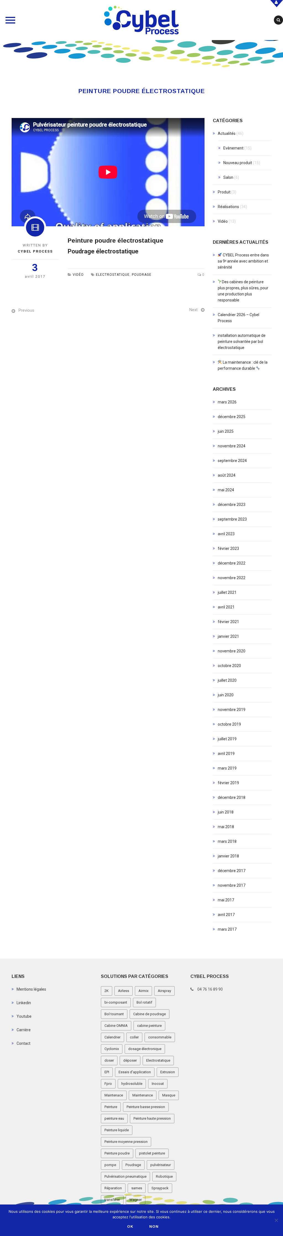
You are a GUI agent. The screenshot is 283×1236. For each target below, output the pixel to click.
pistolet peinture (152, 1153)
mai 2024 (226, 490)
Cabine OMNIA (116, 1026)
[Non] (276, 1220)
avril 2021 (226, 607)
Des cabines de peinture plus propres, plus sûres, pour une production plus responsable (243, 291)
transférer (112, 1200)
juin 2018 (226, 812)
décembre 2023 (231, 504)
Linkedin (24, 1003)
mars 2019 (227, 768)
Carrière (24, 1030)
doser (109, 1060)
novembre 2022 (231, 578)
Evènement (233, 148)
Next (193, 309)
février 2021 (228, 622)
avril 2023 (226, 534)
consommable (159, 1037)
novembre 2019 (231, 709)
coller (134, 1037)
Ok (130, 1226)
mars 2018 (227, 841)
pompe (110, 1165)
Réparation (113, 1188)
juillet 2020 (227, 680)
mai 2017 (226, 900)
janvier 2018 (228, 856)
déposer (130, 1060)
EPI (106, 1072)
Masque (168, 1095)
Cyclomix (111, 1049)
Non (154, 1226)
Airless (123, 991)
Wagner (135, 1200)
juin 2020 (226, 695)
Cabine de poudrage (149, 1014)
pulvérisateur (160, 1165)
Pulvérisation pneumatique (125, 1176)
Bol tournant (114, 1014)
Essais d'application (135, 1072)
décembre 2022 (231, 563)
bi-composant (115, 1002)
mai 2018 (226, 827)
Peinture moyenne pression (126, 1142)
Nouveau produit (237, 163)
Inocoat (158, 1084)
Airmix (143, 991)
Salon (228, 177)
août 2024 (226, 475)
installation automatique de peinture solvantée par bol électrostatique (242, 341)
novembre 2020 (231, 651)
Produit (224, 192)
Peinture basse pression (146, 1107)
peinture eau (114, 1118)
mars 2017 (227, 929)
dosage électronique (144, 1049)
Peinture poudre (117, 1153)
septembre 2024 (232, 460)
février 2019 (228, 783)
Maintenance (142, 1095)
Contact (23, 1043)
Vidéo (78, 275)
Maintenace (113, 1095)
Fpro (108, 1084)
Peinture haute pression (152, 1118)
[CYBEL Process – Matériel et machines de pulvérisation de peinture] (141, 20)
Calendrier (112, 1037)
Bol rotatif (144, 1002)
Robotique (164, 1176)
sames (136, 1188)
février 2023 (228, 548)
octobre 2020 (229, 665)
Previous (26, 310)
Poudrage (141, 275)
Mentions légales (31, 989)
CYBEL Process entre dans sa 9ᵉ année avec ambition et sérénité (243, 261)
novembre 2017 (231, 885)
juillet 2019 (227, 739)
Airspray (164, 991)
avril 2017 (226, 914)
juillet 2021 (227, 592)
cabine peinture (149, 1026)
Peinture (110, 1107)
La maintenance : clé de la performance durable (243, 365)
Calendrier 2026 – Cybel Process (238, 318)
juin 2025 (226, 431)
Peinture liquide (116, 1130)
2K (106, 991)
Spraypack (160, 1188)
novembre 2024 (231, 446)
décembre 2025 (231, 416)
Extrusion (167, 1072)
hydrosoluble (131, 1084)
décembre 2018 (231, 797)
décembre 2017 (231, 870)
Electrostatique (113, 275)
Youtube (24, 1016)
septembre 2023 (232, 519)
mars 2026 (227, 402)
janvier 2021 (228, 636)
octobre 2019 (229, 724)
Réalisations (228, 206)
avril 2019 (226, 753)
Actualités (226, 133)
